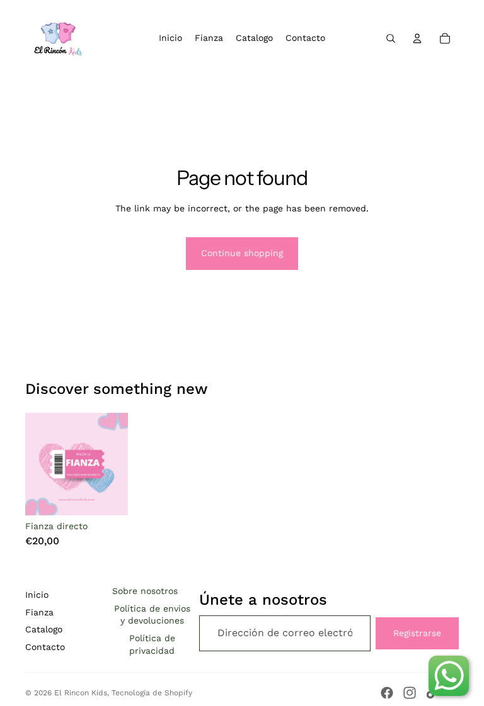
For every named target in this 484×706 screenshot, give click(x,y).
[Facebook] (387, 692)
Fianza (39, 612)
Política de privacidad (152, 644)
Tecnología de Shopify (152, 692)
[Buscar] (391, 38)
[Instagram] (409, 692)
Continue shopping (242, 253)
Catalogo (43, 629)
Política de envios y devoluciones (152, 614)
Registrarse (417, 633)
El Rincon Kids (80, 692)
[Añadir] (108, 496)
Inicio (37, 595)
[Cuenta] (417, 38)
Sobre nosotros (145, 591)
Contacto (45, 647)
